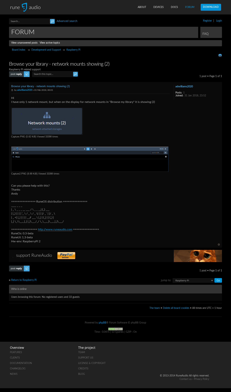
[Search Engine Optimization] (115, 329)
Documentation (21, 363)
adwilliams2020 (24, 90)
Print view (220, 55)
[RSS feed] (192, 364)
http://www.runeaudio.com (55, 229)
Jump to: (166, 280)
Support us (85, 358)
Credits (83, 368)
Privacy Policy (201, 379)
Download (211, 7)
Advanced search (67, 21)
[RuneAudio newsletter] (206, 364)
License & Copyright (92, 363)
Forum (189, 7)
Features (16, 352)
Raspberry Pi (73, 50)
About (142, 7)
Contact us (186, 379)
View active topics (50, 43)
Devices (158, 7)
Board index (18, 50)
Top (219, 245)
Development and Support (46, 50)
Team (81, 352)
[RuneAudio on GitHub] (165, 351)
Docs (174, 7)
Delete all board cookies (176, 308)
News (14, 374)
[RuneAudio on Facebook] (179, 351)
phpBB (102, 322)
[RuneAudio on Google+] (206, 351)
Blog (81, 374)
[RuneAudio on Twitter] (192, 351)
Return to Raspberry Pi (23, 280)
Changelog (17, 368)
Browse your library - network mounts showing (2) (40, 86)
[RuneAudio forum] (179, 364)
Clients (15, 358)
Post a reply (15, 72)
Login (219, 21)
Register (207, 21)
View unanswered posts (24, 43)
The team (154, 308)
